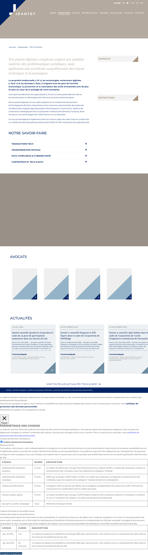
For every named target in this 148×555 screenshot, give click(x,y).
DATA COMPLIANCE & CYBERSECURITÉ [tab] (31, 156)
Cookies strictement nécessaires (18, 442)
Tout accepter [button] (28, 410)
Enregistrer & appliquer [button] (11, 553)
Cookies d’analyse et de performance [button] (17, 511)
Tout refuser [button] (40, 410)
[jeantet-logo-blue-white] (17, 13)
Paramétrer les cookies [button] (10, 410)
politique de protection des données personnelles (73, 390)
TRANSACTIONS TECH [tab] (22, 144)
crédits (8, 390)
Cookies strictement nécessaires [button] (15, 438)
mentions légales (19, 390)
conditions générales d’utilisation (40, 390)
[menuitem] (118, 3)
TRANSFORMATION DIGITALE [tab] (26, 150)
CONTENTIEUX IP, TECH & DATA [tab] (27, 162)
